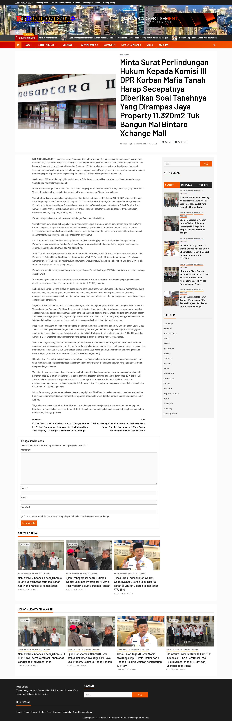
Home (19, 712)
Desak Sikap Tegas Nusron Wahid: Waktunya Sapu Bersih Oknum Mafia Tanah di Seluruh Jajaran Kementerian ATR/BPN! (194, 252)
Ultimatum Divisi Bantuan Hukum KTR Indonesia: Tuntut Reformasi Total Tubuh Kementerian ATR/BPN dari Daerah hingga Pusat (194, 277)
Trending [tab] (204, 185)
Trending (46, 573)
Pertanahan (124, 54)
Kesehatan (169, 348)
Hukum (20, 573)
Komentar (26, 450)
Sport (166, 398)
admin (124, 144)
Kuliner (167, 353)
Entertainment (46, 45)
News (27, 45)
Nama (24, 488)
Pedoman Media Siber (61, 3)
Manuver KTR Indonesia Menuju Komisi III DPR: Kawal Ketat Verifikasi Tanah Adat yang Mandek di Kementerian (40, 581)
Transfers (168, 403)
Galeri (150, 45)
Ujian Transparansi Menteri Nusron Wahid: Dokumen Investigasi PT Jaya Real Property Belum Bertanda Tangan (76, 38)
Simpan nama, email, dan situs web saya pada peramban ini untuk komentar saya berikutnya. (67, 516)
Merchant (164, 45)
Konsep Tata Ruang (131, 45)
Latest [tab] (170, 185)
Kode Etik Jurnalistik (82, 712)
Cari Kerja (168, 323)
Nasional (27, 573)
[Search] (214, 44)
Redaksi (77, 3)
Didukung (132, 717)
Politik (167, 383)
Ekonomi (168, 328)
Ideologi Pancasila (91, 3)
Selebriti (168, 388)
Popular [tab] (187, 185)
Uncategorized (170, 413)
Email (24, 497)
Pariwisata (169, 373)
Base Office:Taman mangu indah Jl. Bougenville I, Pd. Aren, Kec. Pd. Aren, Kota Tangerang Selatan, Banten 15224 (47, 690)
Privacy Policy (108, 3)
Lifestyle (67, 45)
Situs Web (25, 507)
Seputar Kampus (89, 45)
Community (109, 45)
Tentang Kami (42, 3)
